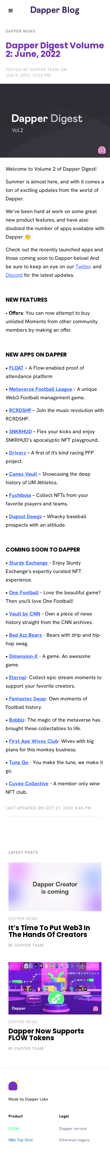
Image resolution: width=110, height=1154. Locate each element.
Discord (14, 275)
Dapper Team (44, 69)
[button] (10, 10)
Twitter (83, 266)
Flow (13, 1128)
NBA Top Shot (20, 1139)
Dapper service (73, 1128)
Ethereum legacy (74, 1139)
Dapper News (23, 918)
